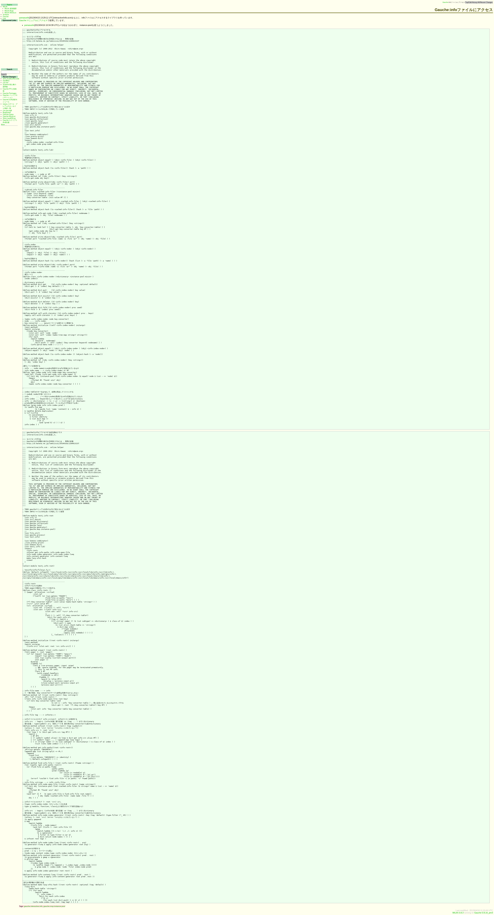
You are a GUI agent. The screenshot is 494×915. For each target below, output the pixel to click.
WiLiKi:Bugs (9, 11)
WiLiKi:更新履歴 (10, 9)
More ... (4, 125)
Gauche (445, 2)
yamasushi (24, 18)
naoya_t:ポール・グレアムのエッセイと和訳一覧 (10, 106)
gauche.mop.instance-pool (54, 906)
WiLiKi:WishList (10, 13)
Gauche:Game (8, 114)
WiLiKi (5, 7)
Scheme (6, 15)
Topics (9, 5)
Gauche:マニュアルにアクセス (33, 20)
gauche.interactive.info (33, 906)
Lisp (4, 18)
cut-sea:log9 (7, 110)
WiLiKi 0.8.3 (458, 913)
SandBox (6, 81)
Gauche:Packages (9, 93)
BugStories (7, 112)
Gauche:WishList (9, 116)
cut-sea (5, 83)
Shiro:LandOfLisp (9, 118)
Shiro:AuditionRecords (11, 79)
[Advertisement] (9, 60)
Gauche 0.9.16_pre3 (483, 913)
